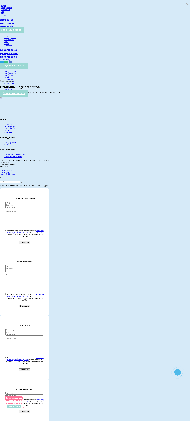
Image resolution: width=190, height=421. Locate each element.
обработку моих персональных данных (25, 232)
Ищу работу (14, 406)
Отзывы (8, 145)
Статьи (8, 133)
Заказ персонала (14, 398)
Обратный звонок (14, 65)
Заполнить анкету (13, 157)
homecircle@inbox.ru (7, 174)
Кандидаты (10, 143)
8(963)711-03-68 (8, 50)
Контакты (9, 129)
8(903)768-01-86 (14, 400)
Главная (8, 125)
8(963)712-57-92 (8, 57)
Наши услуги (10, 127)
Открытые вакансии (14, 155)
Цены (7, 131)
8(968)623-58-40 (9, 53)
